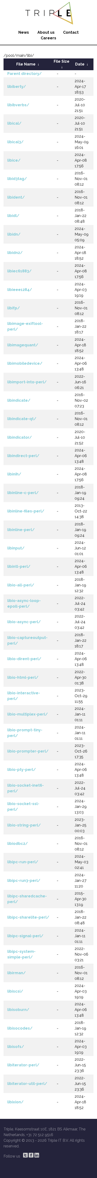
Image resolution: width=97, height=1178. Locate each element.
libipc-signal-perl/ (25, 936)
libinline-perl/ (21, 530)
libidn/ (13, 234)
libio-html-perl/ (22, 677)
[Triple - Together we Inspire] (48, 13)
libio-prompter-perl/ (27, 751)
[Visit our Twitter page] (25, 1155)
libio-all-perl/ (20, 585)
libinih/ (14, 474)
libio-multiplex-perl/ (27, 714)
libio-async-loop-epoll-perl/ (24, 603)
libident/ (16, 197)
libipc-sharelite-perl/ (28, 917)
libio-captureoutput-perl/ (27, 640)
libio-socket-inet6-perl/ (25, 788)
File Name (26, 64)
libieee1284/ (19, 289)
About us (46, 32)
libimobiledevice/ (24, 363)
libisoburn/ (18, 1009)
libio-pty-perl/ (21, 769)
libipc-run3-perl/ (23, 880)
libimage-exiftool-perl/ (25, 326)
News (23, 32)
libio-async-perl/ (24, 622)
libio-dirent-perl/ (24, 659)
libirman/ (16, 973)
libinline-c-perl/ (23, 493)
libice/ (13, 160)
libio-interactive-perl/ (23, 696)
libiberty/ (16, 86)
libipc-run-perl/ (22, 862)
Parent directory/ (24, 73)
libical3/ (15, 142)
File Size (61, 61)
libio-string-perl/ (24, 825)
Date (80, 64)
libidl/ (13, 215)
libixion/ (15, 1102)
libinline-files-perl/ (25, 511)
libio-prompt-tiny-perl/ (24, 733)
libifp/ (13, 308)
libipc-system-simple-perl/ (21, 954)
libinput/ (15, 548)
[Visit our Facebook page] (31, 1155)
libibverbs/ (18, 105)
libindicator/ (19, 437)
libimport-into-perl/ (27, 382)
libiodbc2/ (17, 843)
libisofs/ (15, 1046)
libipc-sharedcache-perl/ (27, 899)
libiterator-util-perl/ (27, 1083)
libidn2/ (15, 252)
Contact (71, 32)
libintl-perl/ (18, 566)
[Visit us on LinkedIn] (36, 1155)
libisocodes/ (19, 1028)
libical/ (14, 123)
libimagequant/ (22, 345)
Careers (48, 38)
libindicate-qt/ (21, 419)
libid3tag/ (17, 178)
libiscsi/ (15, 991)
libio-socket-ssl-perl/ (23, 807)
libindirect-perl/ (23, 456)
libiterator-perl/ (23, 1065)
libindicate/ (18, 400)
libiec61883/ (19, 271)
